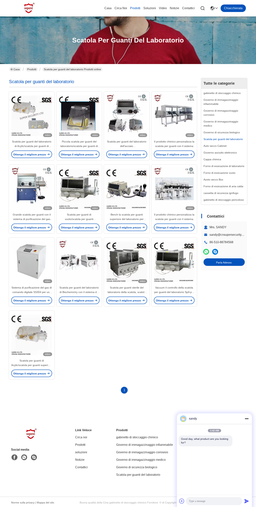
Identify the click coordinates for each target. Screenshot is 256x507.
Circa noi (121, 8)
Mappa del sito (45, 502)
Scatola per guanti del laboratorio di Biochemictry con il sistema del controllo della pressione (79, 292)
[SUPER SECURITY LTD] (29, 8)
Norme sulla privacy (22, 502)
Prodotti (135, 8)
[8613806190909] (24, 457)
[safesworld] (215, 251)
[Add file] (181, 501)
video (163, 8)
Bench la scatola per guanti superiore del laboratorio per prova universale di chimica (127, 219)
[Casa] (31, 438)
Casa (108, 8)
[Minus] (246, 418)
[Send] (247, 501)
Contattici (188, 8)
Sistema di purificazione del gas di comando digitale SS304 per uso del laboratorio (31, 292)
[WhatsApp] (206, 251)
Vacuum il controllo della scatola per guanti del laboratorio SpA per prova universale (174, 292)
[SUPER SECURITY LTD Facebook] (14, 457)
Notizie (174, 8)
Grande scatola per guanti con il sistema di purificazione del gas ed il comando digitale (32, 219)
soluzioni (149, 8)
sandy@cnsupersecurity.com (229, 234)
